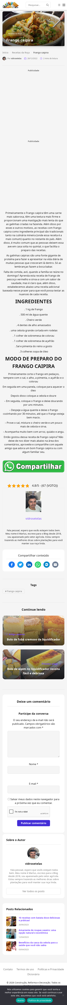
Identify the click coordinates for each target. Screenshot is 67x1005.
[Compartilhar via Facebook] (12, 564)
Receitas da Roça (15, 33)
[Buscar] (48, 5)
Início (5, 52)
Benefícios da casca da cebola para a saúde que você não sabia (38, 944)
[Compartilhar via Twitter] (20, 564)
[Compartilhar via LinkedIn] (29, 564)
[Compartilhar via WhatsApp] (38, 564)
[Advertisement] (33, 105)
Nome (33, 764)
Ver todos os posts (33, 891)
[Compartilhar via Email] (55, 564)
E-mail (33, 783)
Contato (8, 969)
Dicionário (33, 974)
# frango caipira (13, 591)
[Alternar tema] (59, 5)
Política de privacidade (40, 1000)
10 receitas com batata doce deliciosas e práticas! (39, 919)
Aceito (20, 1000)
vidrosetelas (16, 58)
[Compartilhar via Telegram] (46, 564)
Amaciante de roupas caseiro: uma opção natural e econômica (37, 931)
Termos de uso (25, 969)
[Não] (63, 995)
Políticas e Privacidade (51, 969)
